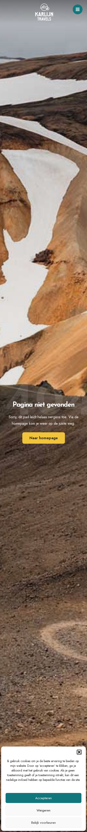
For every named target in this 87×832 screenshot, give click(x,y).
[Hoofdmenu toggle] (78, 9)
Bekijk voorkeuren (43, 822)
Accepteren (43, 798)
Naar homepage (43, 438)
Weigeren (43, 810)
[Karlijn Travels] (44, 12)
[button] (79, 752)
